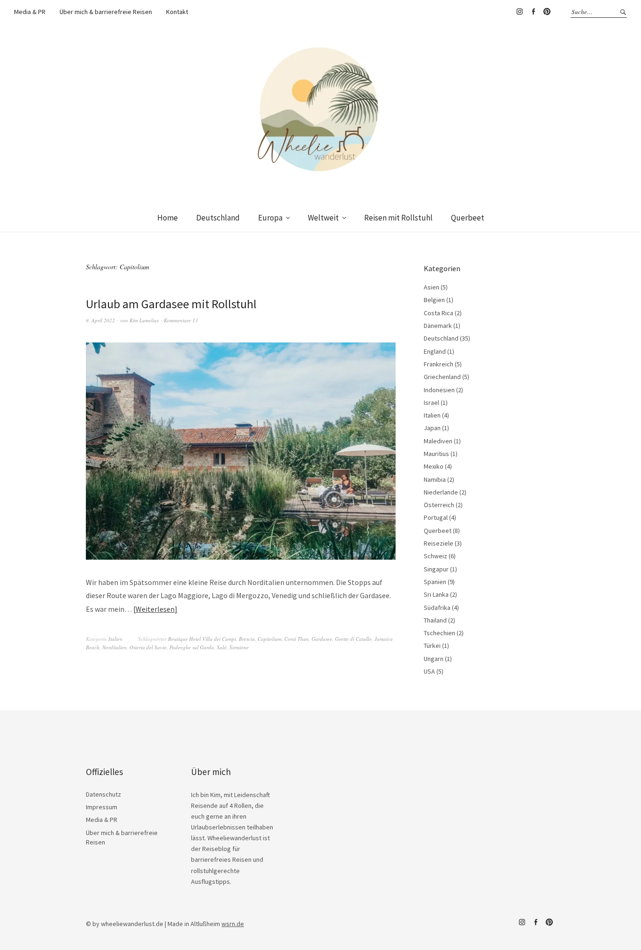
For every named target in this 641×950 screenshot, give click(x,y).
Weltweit (323, 218)
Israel (431, 402)
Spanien (435, 582)
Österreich (439, 505)
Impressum (101, 807)
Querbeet (467, 218)
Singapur (436, 569)
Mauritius (436, 453)
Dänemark (438, 325)
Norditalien (114, 647)
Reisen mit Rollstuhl (398, 218)
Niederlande (441, 492)
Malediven (438, 441)
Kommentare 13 (181, 320)
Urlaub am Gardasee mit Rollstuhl (171, 304)
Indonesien (439, 390)
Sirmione (239, 647)
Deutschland (218, 218)
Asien (431, 287)
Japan (432, 428)
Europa (270, 218)
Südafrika (437, 607)
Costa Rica (438, 313)
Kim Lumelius (144, 320)
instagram (519, 12)
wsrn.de (232, 924)
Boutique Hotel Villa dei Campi (202, 638)
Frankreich (438, 364)
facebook (533, 12)
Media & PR (30, 12)
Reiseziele (438, 543)
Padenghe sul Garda (191, 647)
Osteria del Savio (148, 647)
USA (429, 671)
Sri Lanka (436, 594)
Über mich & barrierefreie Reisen (106, 12)
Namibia (435, 479)
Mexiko (433, 466)
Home (167, 218)
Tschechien (439, 633)
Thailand (435, 620)
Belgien (434, 300)
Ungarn (433, 658)
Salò (222, 647)
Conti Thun (296, 638)
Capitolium (270, 638)
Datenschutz (103, 794)
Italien (115, 638)
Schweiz (435, 556)
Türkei (432, 645)
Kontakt (177, 12)
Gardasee (322, 638)
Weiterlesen (155, 609)
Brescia (247, 638)
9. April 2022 (100, 320)
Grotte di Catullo (353, 638)
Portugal (436, 517)
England (435, 351)
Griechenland (442, 376)
